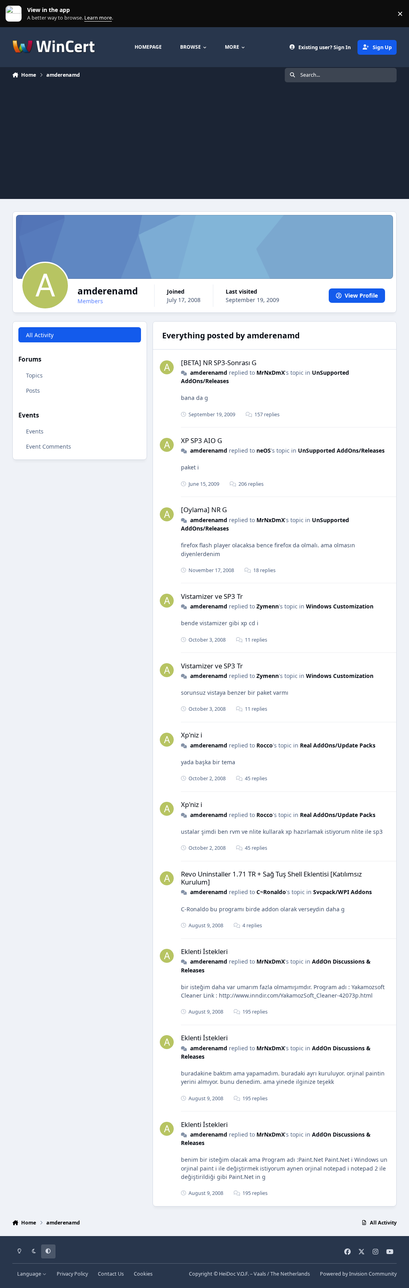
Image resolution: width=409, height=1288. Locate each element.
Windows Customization (339, 606)
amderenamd (208, 372)
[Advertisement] (204, 143)
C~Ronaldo (271, 892)
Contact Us (111, 1273)
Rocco (264, 745)
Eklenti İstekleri (204, 951)
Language (29, 1273)
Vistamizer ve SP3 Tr (212, 596)
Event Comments (48, 446)
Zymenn (267, 606)
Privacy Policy (72, 1273)
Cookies (143, 1273)
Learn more (15, 14)
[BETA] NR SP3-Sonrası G (218, 362)
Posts (33, 390)
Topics (34, 375)
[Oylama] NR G (204, 509)
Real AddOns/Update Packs (337, 745)
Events (35, 431)
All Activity (40, 335)
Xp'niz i (191, 734)
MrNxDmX (270, 372)
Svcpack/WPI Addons (342, 892)
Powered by (358, 1273)
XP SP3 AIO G (201, 440)
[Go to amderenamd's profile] (167, 367)
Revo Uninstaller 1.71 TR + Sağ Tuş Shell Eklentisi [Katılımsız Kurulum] (271, 877)
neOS (263, 450)
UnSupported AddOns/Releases (341, 450)
